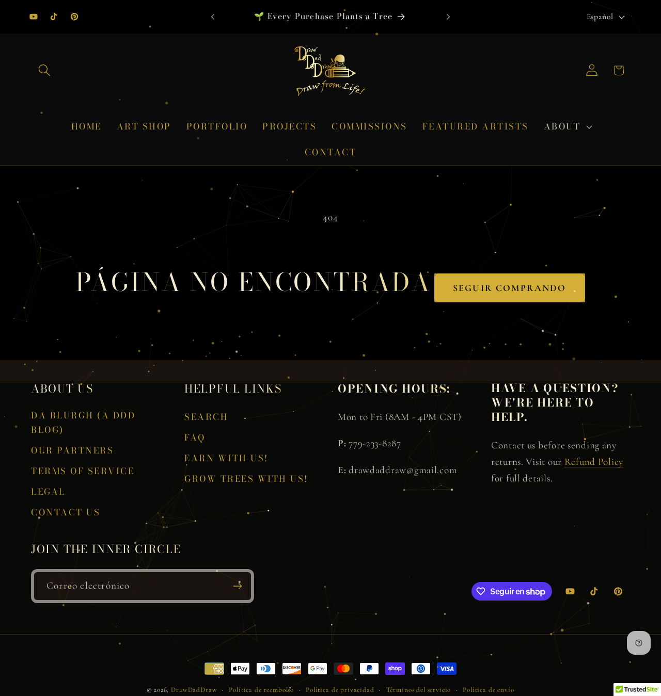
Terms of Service (82, 471)
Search (206, 417)
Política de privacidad (340, 690)
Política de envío (488, 690)
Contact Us (65, 512)
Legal (48, 491)
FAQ (195, 437)
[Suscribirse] (237, 586)
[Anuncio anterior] (212, 16)
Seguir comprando (509, 288)
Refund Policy (593, 462)
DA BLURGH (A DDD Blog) (83, 422)
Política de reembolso (261, 690)
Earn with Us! (226, 458)
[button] (44, 70)
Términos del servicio (418, 690)
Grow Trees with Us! (246, 478)
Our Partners (72, 450)
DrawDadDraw (194, 690)
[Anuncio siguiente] (448, 16)
